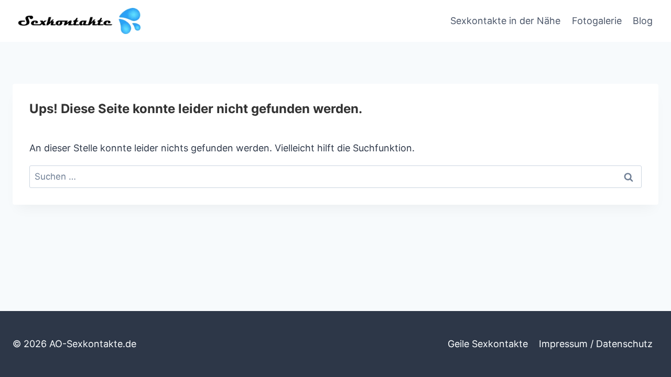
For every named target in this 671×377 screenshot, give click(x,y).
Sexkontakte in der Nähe (505, 20)
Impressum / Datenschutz (596, 343)
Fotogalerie (597, 20)
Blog (643, 20)
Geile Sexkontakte (488, 343)
